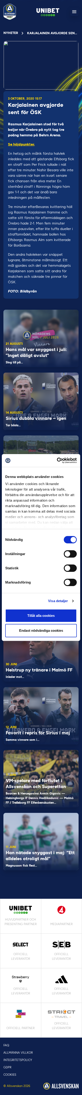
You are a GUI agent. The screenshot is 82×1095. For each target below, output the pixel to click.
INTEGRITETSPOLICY (17, 1060)
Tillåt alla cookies (41, 616)
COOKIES (9, 1074)
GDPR (7, 1067)
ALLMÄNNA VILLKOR (18, 1052)
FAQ (6, 1045)
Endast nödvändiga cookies (41, 630)
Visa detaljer (58, 601)
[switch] (70, 554)
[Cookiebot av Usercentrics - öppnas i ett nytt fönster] (58, 460)
